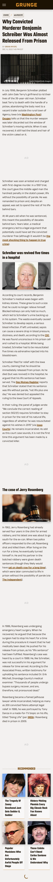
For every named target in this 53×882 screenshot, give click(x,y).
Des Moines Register (27, 382)
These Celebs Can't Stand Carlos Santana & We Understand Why (39, 855)
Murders (18, 15)
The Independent (12, 579)
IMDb (31, 717)
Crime (6, 15)
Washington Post (31, 114)
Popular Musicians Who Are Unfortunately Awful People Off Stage (14, 857)
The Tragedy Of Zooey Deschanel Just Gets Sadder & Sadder (13, 808)
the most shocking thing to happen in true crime (26, 239)
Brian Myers (11, 46)
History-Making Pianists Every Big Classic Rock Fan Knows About (38, 808)
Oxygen (6, 118)
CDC (47, 335)
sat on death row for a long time (26, 567)
